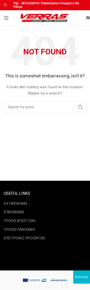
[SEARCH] (80, 107)
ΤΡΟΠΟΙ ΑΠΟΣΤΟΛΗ (20, 221)
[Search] (4, 5)
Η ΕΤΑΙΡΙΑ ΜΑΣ (16, 204)
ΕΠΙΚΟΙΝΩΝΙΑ (14, 212)
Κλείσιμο (81, 277)
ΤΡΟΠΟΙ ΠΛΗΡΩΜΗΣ (20, 230)
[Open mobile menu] (6, 18)
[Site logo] (45, 18)
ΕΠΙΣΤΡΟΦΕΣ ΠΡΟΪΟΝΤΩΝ (24, 238)
